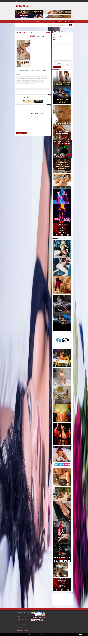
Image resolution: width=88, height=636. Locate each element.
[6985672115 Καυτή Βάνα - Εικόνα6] (18, 65)
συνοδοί (26, 83)
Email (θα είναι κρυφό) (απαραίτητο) (37, 113)
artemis (19, 76)
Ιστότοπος (32, 116)
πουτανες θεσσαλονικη (20, 83)
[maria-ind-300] (62, 257)
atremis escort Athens (43, 76)
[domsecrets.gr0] (62, 561)
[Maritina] (62, 294)
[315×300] (62, 157)
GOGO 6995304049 (21, 621)
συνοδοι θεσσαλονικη (31, 83)
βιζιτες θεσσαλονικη (28, 80)
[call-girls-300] (62, 124)
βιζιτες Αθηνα (21, 80)
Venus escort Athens (22, 78)
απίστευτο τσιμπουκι (44, 78)
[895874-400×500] (62, 543)
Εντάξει (80, 634)
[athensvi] (62, 367)
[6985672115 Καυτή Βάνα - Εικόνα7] (20, 65)
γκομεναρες (38, 80)
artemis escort (23, 76)
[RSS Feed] (16, 0)
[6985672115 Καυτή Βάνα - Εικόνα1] (18, 62)
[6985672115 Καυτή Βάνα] (23, 50)
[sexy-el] (62, 461)
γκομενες (42, 80)
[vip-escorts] (62, 104)
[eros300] (62, 222)
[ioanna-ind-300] (62, 385)
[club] (62, 312)
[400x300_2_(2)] (62, 236)
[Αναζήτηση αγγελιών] (70, 25)
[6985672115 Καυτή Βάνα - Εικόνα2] (20, 62)
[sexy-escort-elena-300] (62, 500)
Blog (26, 21)
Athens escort (29, 76)
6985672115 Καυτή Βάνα (24, 32)
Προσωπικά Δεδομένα (36, 609)
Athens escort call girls (35, 76)
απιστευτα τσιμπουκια (30, 78)
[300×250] (62, 85)
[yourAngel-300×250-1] (62, 203)
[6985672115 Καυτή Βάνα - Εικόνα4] (25, 62)
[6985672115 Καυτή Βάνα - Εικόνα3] (22, 62)
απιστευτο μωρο (37, 78)
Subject (54, 46)
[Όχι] (86, 634)
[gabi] (62, 445)
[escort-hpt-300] (62, 486)
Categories (21, 609)
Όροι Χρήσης (37, 21)
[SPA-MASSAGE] (62, 403)
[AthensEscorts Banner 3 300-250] (62, 139)
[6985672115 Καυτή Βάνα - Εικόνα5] (27, 62)
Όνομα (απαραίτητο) (34, 110)
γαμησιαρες (33, 80)
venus (17, 78)
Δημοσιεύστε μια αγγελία (63, 21)
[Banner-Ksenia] (62, 275)
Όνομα (54, 39)
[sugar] (62, 467)
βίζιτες (18, 80)
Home (17, 21)
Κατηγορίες (22, 21)
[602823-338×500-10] (62, 520)
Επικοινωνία (31, 21)
